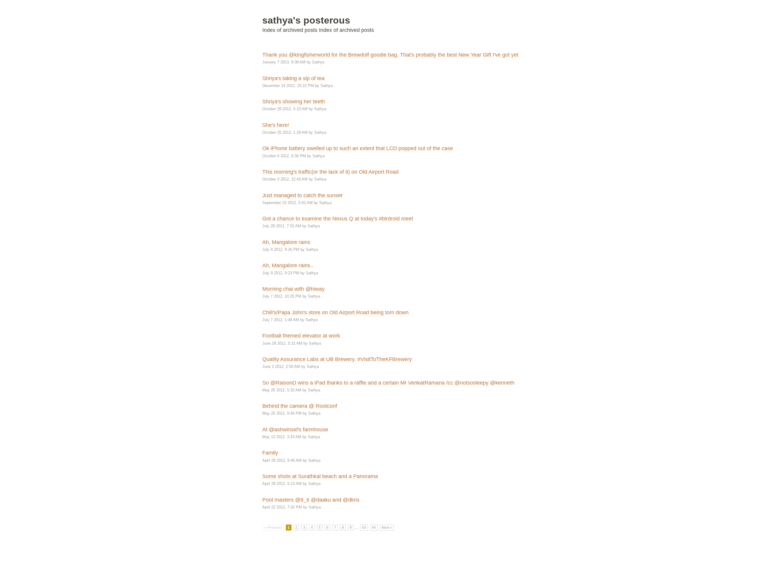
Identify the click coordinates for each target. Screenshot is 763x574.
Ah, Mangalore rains (286, 242)
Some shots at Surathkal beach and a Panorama (320, 476)
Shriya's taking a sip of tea (293, 78)
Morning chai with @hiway (293, 289)
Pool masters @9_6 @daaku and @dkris (310, 500)
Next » (387, 527)
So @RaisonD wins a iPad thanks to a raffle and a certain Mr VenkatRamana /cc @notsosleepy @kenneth (388, 383)
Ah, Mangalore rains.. (287, 265)
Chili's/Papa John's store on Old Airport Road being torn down (335, 312)
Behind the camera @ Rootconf (299, 406)
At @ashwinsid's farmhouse (295, 430)
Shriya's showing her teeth (293, 102)
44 (374, 527)
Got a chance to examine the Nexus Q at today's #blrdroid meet (337, 219)
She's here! (275, 125)
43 (364, 527)
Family (270, 453)
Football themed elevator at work (301, 336)
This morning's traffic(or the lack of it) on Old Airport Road (330, 172)
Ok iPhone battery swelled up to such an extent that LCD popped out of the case (357, 148)
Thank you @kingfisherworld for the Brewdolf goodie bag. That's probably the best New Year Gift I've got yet (390, 55)
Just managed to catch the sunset (302, 195)
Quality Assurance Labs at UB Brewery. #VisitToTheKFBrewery (337, 359)
